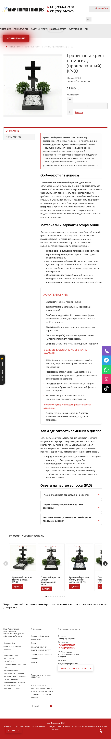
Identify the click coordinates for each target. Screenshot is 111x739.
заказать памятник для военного (12, 647)
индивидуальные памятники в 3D (14, 665)
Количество (73, 94)
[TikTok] (106, 388)
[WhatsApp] (106, 369)
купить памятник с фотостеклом (10, 656)
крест (9, 604)
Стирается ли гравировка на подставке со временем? (64, 506)
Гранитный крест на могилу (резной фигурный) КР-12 (79, 579)
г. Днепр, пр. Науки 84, (66, 638)
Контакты (34, 658)
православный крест (40, 604)
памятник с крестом (97, 604)
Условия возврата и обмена (41, 654)
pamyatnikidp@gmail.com (68, 663)
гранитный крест (21, 604)
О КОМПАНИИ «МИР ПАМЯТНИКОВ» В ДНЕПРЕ (41, 648)
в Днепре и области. (12, 636)
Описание (12, 130)
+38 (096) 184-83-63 (61, 11)
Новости (34, 662)
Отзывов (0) (13, 137)
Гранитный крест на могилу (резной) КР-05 (22, 579)
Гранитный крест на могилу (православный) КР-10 (50, 581)
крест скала (80, 604)
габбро (8, 607)
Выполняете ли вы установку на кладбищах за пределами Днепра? (67, 519)
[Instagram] (106, 379)
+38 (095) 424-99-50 (61, 7)
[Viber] (106, 350)
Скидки (33, 643)
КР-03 (15, 607)
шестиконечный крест (63, 604)
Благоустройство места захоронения (40, 637)
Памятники (15, 46)
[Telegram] (106, 360)
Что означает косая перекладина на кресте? (66, 494)
